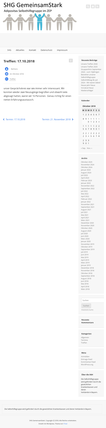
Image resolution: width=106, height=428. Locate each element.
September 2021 (87, 207)
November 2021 (87, 204)
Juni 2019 (84, 254)
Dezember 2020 (87, 223)
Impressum (62, 50)
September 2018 (87, 276)
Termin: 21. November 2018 (56, 119)
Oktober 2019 (86, 246)
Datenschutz (46, 50)
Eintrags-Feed (86, 359)
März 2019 (85, 262)
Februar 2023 (86, 180)
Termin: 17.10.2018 (15, 119)
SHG (9, 50)
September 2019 (87, 249)
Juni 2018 (84, 281)
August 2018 (86, 278)
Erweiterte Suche (87, 310)
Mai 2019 (84, 257)
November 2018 (87, 270)
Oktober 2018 (86, 273)
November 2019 (87, 244)
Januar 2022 (86, 201)
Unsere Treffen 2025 (89, 66)
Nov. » (89, 148)
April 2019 (85, 260)
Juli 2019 (84, 252)
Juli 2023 (84, 175)
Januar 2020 (86, 241)
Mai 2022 (84, 193)
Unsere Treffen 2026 (89, 64)
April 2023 (85, 178)
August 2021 (86, 209)
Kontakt (32, 50)
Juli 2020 (84, 233)
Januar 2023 (86, 183)
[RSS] (97, 6)
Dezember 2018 (87, 268)
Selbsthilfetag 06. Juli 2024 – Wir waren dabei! (90, 81)
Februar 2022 (86, 199)
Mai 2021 (84, 215)
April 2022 (85, 196)
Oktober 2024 (86, 167)
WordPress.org (87, 364)
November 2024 (87, 164)
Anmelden (85, 356)
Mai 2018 (84, 283)
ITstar (65, 424)
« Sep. (83, 148)
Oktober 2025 (86, 162)
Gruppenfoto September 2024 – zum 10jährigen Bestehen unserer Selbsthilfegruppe (91, 73)
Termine (84, 340)
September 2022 (87, 188)
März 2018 (85, 289)
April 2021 (85, 217)
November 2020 (87, 225)
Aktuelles (20, 50)
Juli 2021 (84, 212)
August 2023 (86, 172)
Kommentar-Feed (88, 362)
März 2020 (85, 238)
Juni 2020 (84, 236)
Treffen (13, 79)
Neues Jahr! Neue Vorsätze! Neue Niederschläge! (88, 88)
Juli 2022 (84, 191)
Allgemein (85, 337)
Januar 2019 (86, 265)
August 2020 (86, 231)
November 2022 (87, 185)
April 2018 (85, 286)
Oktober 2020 (86, 228)
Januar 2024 (86, 170)
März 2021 (85, 220)
